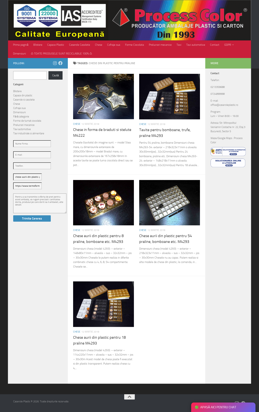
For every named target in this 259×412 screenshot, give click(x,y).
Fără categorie (21, 116)
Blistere (37, 44)
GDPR (227, 44)
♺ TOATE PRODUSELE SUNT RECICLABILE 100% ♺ (61, 53)
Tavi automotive (195, 44)
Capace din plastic (22, 95)
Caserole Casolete (79, 44)
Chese (98, 44)
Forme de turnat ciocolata (27, 120)
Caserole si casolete (24, 99)
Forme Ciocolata (134, 44)
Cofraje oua (113, 44)
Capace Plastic (55, 44)
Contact (214, 44)
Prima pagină (20, 44)
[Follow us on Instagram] (55, 63)
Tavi (179, 44)
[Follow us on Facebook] (60, 63)
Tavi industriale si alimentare (28, 133)
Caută (55, 75)
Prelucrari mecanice (160, 44)
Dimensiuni (19, 53)
